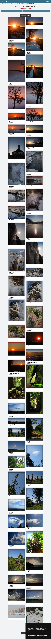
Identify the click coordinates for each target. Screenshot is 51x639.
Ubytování (12, 3)
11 (10, 636)
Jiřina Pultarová (11, 41)
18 (17, 636)
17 (16, 636)
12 (11, 636)
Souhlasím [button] (30, 635)
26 (25, 636)
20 (19, 636)
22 (21, 636)
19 (18, 636)
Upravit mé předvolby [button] (42, 635)
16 (15, 636)
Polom (15, 3)
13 (12, 636)
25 (24, 636)
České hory (3, 3)
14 (13, 636)
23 (22, 636)
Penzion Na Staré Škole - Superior (22, 3)
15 (14, 636)
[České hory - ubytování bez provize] (6, 1)
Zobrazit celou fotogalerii (25, 15)
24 (23, 636)
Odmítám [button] (35, 635)
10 (9, 636)
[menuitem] (4, 11)
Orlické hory (8, 3)
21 (20, 636)
